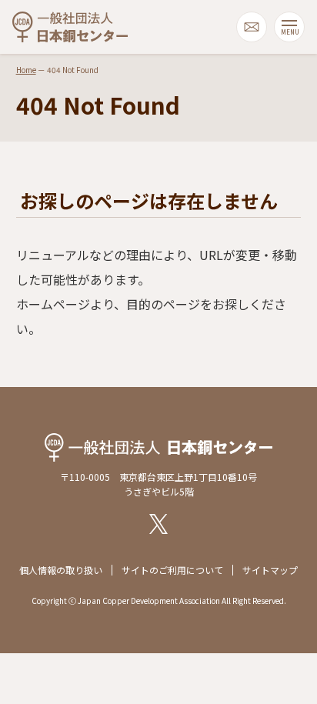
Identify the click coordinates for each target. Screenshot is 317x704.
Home (26, 69)
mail (251, 27)
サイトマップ (270, 569)
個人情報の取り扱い (60, 569)
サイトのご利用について (172, 569)
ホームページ (53, 304)
